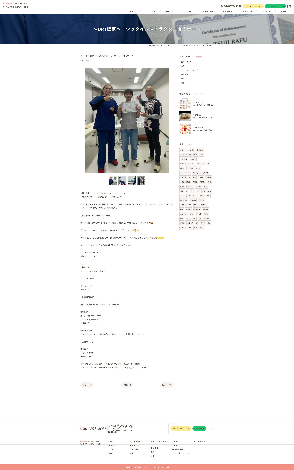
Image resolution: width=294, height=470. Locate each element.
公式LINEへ (274, 6)
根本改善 (205, 209)
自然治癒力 (183, 214)
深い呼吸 (198, 186)
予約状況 (183, 205)
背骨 (191, 214)
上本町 (188, 218)
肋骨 (183, 66)
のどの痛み (183, 200)
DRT (187, 191)
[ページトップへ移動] (212, 428)
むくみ (182, 223)
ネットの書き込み (186, 154)
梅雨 (209, 191)
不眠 (188, 196)
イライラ (205, 173)
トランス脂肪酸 (185, 182)
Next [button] (171, 120)
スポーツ (183, 228)
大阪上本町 (183, 159)
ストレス (201, 200)
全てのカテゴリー (188, 62)
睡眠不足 (202, 182)
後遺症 (206, 214)
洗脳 (192, 191)
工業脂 (200, 177)
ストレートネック (204, 218)
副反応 (198, 168)
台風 (201, 154)
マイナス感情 (190, 150)
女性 (190, 228)
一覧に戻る (127, 385)
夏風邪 (202, 196)
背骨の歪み (196, 173)
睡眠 (209, 182)
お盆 (181, 150)
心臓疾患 (208, 177)
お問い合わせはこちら (253, 6)
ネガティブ (200, 164)
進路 (195, 154)
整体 (194, 218)
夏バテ (195, 196)
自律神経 (190, 223)
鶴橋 (190, 205)
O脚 (209, 223)
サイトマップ (199, 441)
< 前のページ (87, 385)
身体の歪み (203, 205)
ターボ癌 (190, 168)
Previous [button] (82, 120)
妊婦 (195, 228)
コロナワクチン (185, 173)
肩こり (203, 223)
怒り (198, 191)
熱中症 (182, 168)
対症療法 (197, 209)
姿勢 (181, 218)
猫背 (205, 186)
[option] (127, 120)
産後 (197, 223)
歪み (183, 78)
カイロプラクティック (189, 70)
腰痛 (183, 83)
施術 (208, 164)
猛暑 (208, 196)
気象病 (182, 186)
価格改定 (193, 159)
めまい (182, 196)
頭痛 (181, 191)
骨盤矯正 (184, 74)
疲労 (194, 177)
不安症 (195, 182)
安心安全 (198, 214)
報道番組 (200, 150)
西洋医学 (189, 209)
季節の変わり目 (185, 177)
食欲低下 (190, 186)
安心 (201, 228)
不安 (203, 191)
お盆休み (193, 200)
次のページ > (167, 385)
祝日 (195, 205)
